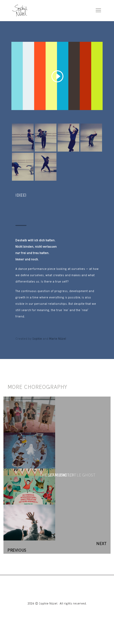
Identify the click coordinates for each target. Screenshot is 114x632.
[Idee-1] (45, 180)
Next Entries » (46, 550)
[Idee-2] (23, 180)
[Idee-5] (45, 151)
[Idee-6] (23, 151)
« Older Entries (75, 544)
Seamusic (57, 475)
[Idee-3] (91, 151)
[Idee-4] (68, 151)
